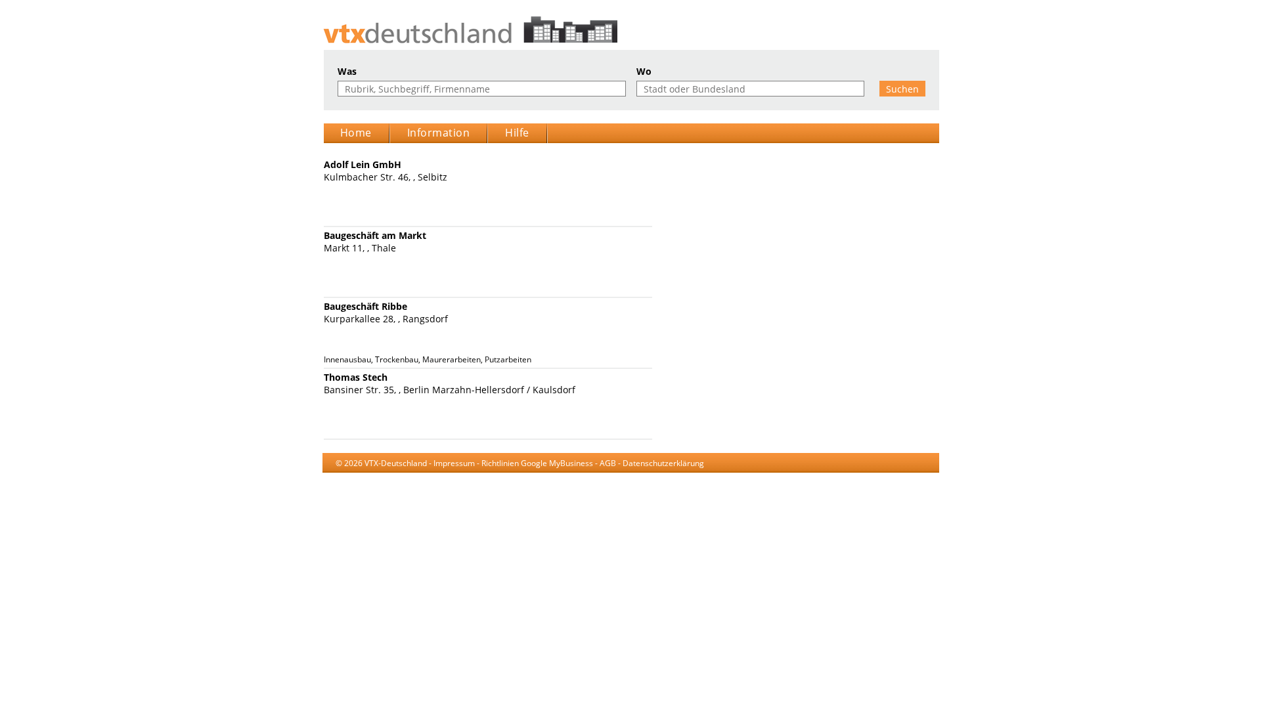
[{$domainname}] (630, 29)
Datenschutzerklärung (663, 463)
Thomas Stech (355, 377)
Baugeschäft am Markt (375, 235)
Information (438, 132)
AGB (608, 463)
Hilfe (517, 132)
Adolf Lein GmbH (362, 164)
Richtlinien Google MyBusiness (537, 463)
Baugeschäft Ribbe (365, 306)
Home (356, 132)
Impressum (454, 463)
